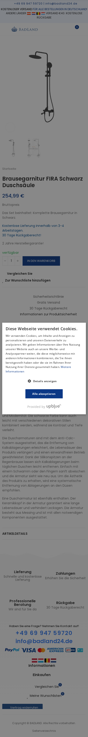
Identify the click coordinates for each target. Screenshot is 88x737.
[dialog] (44, 368)
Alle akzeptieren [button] (44, 394)
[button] (44, 381)
